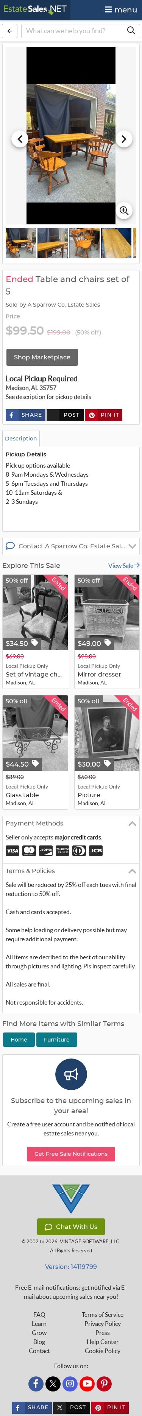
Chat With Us (76, 1226)
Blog (39, 1341)
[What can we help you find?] (131, 31)
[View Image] (21, 243)
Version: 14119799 (71, 1266)
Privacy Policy (102, 1323)
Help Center (103, 1341)
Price (13, 316)
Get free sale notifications (71, 1154)
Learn (39, 1323)
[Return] (9, 31)
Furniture (57, 1039)
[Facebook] (36, 1383)
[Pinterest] (104, 1383)
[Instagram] (70, 1383)
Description (21, 438)
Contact (39, 1350)
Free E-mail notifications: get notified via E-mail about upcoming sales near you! (71, 1292)
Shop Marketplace (42, 357)
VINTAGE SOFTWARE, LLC (89, 1241)
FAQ (39, 1314)
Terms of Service (102, 1314)
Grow (39, 1332)
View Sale (121, 565)
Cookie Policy (102, 1350)
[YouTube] (87, 1383)
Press (102, 1332)
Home (19, 1039)
